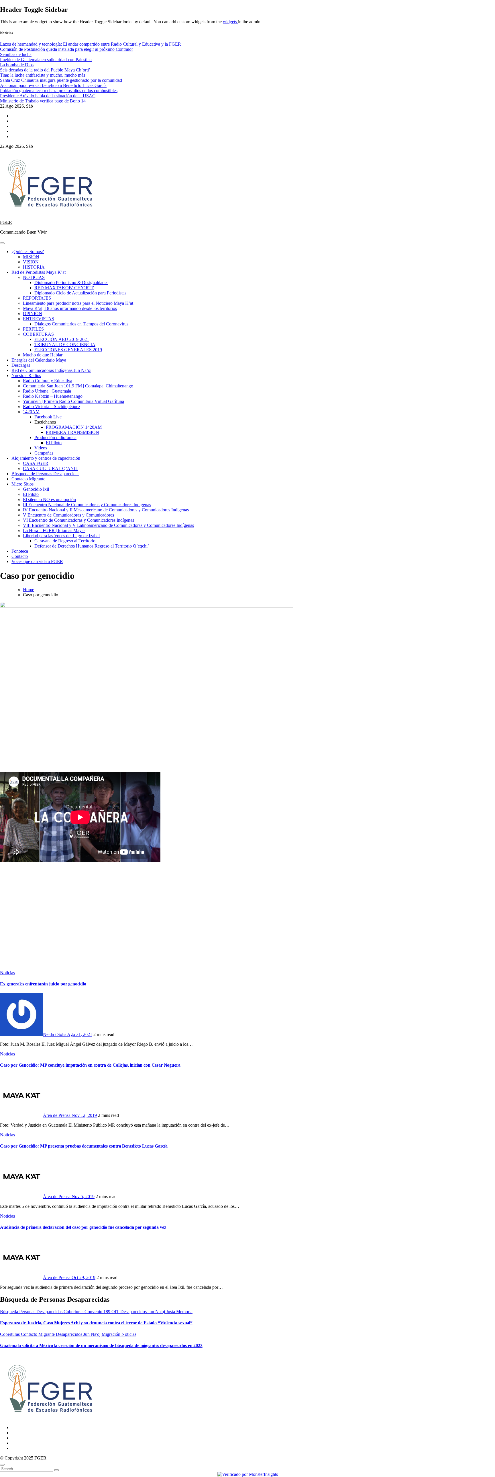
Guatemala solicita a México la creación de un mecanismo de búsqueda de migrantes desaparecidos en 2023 (101, 1345)
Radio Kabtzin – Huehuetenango (52, 396)
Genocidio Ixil (36, 489)
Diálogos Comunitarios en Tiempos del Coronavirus (81, 323)
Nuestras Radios (26, 375)
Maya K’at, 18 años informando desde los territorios (70, 308)
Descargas (20, 365)
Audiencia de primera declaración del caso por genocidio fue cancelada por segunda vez (83, 1227)
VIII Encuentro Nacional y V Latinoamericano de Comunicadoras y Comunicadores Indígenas (108, 525)
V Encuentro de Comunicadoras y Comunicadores (68, 515)
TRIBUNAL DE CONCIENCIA (64, 344)
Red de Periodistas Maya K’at (38, 272)
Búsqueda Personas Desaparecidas (32, 1311)
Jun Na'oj (157, 1311)
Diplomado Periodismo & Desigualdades (71, 282)
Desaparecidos (134, 1311)
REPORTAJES (37, 298)
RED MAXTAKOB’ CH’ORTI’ (64, 287)
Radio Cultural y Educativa (47, 380)
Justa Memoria (179, 1311)
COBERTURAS (38, 334)
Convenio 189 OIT (102, 1311)
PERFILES (33, 329)
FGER (6, 222)
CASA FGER (35, 463)
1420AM (31, 411)
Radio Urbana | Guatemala (47, 391)
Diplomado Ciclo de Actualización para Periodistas (80, 292)
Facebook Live (48, 416)
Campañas (43, 453)
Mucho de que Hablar (42, 354)
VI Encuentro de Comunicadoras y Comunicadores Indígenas (78, 520)
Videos (40, 447)
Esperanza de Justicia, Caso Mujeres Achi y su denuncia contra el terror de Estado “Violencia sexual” (96, 1322)
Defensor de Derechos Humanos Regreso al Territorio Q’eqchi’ (91, 546)
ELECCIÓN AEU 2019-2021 (61, 339)
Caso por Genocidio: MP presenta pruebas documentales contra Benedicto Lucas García (84, 1146)
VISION (31, 261)
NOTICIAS (34, 277)
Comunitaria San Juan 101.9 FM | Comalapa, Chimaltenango (78, 385)
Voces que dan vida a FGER (37, 561)
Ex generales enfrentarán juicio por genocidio (43, 983)
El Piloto (54, 442)
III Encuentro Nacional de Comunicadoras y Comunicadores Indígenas (87, 504)
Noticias (7, 972)
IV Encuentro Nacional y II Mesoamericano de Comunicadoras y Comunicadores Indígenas (106, 509)
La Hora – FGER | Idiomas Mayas (54, 530)
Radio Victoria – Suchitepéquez (51, 406)
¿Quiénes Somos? (27, 251)
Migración (111, 1334)
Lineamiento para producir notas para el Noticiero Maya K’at (78, 303)
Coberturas (74, 1311)
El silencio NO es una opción (49, 499)
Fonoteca (19, 551)
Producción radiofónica (55, 437)
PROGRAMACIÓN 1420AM (74, 427)
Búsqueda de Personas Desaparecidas (45, 473)
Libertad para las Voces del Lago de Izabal (61, 535)
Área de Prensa (57, 1115)
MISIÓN (31, 256)
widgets (230, 21)
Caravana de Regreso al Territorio (64, 540)
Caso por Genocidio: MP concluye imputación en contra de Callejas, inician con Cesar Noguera (90, 1065)
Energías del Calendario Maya (38, 360)
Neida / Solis (55, 1034)
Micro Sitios (22, 484)
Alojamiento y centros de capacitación (45, 458)
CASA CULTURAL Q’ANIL (50, 468)
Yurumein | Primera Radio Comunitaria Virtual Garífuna (73, 401)
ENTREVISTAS (38, 318)
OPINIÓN (32, 313)
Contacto (19, 556)
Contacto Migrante (28, 478)
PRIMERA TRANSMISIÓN (72, 432)
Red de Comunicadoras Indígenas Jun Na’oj (51, 370)
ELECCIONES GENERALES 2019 (68, 349)
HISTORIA (34, 267)
